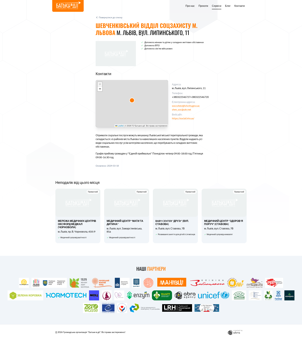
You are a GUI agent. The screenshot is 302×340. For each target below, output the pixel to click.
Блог (228, 5)
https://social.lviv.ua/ (183, 118)
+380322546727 (181, 96)
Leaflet (120, 125)
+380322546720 (199, 96)
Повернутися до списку (110, 17)
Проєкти (203, 5)
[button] (132, 100)
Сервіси (216, 5)
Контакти (239, 5)
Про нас (190, 5)
